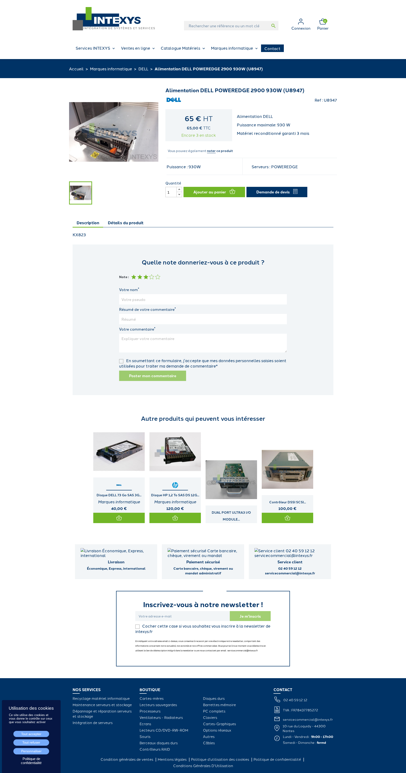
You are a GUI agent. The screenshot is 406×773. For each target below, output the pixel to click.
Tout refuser (31, 742)
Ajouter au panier (209, 192)
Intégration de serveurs (93, 722)
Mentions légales (172, 759)
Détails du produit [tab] (126, 222)
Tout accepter (31, 734)
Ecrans (145, 723)
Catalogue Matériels (180, 48)
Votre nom (129, 289)
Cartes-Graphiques (219, 723)
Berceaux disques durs (159, 742)
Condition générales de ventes (127, 759)
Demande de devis (273, 192)
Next (328, 475)
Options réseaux (217, 730)
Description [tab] (88, 222)
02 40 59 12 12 (295, 699)
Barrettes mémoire (219, 704)
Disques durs (214, 698)
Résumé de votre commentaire (147, 309)
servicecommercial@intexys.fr (308, 719)
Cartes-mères (152, 698)
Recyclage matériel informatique (101, 698)
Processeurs (150, 711)
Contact (272, 48)
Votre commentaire (137, 329)
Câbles (209, 742)
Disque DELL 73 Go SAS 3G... (119, 495)
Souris (145, 736)
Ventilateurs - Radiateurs (161, 717)
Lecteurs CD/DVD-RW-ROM (164, 730)
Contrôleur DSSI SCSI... (287, 502)
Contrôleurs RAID (155, 749)
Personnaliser (31, 751)
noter (211, 150)
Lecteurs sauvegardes (158, 704)
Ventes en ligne (135, 48)
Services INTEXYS (93, 48)
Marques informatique (232, 48)
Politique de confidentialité (278, 759)
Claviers (210, 717)
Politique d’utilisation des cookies (220, 759)
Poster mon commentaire (152, 375)
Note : (124, 276)
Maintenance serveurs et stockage (102, 704)
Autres (209, 736)
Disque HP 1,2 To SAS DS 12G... (175, 495)
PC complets (214, 711)
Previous (77, 475)
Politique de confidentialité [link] (31, 761)
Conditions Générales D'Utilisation (203, 765)
